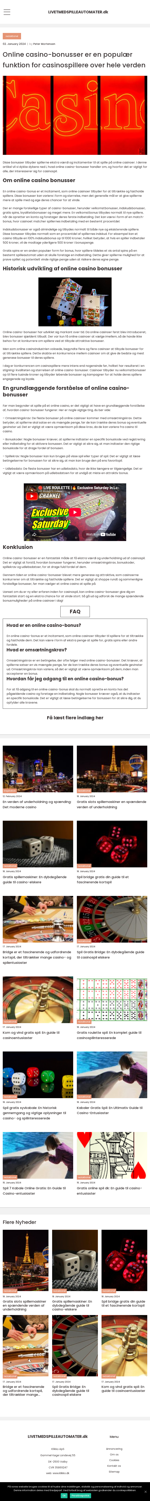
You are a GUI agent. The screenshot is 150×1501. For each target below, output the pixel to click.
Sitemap (114, 1472)
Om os (114, 1454)
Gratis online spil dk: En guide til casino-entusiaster (109, 1191)
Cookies (114, 1460)
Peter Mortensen (44, 44)
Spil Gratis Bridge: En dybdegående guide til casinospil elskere (110, 955)
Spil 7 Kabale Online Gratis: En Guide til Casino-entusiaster (34, 1191)
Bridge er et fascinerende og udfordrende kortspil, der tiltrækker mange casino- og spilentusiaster (37, 957)
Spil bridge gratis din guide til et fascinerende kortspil (103, 880)
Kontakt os (114, 1466)
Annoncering (114, 1449)
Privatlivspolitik (80, 1495)
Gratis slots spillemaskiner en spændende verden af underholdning (111, 804)
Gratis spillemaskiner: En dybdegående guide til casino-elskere (35, 880)
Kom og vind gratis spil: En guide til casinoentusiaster (31, 1035)
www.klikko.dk (61, 1473)
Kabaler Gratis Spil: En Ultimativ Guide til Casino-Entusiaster (109, 1110)
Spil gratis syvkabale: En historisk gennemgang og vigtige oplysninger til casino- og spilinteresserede (34, 1113)
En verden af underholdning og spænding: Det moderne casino (37, 804)
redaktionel (12, 36)
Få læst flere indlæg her (75, 718)
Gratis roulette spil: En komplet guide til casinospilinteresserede (109, 1035)
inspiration (10, 790)
